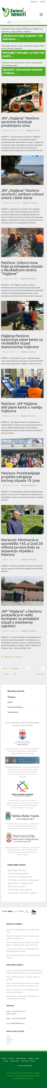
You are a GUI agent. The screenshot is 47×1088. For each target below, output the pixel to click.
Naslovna (3, 1058)
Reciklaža (34, 203)
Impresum (33, 2)
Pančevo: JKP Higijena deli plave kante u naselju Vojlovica (21, 407)
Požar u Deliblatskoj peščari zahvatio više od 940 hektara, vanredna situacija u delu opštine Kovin (22, 944)
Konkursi (32, 1061)
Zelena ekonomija (21, 1058)
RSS (7, 1044)
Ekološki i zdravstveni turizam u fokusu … (22, 71)
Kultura (37, 1058)
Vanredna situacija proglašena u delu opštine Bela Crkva (22, 931)
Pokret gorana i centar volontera (20, 890)
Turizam (6, 1061)
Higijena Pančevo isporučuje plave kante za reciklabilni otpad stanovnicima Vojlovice (22, 341)
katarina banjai (33, 880)
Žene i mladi (24, 1061)
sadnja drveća (13, 893)
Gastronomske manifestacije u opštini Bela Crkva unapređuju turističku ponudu (22, 950)
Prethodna (15, 668)
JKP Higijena (13, 880)
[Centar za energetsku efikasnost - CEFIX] (4, 911)
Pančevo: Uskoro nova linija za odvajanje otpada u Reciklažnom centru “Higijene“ (22, 268)
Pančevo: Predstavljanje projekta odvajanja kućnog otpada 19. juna (20, 476)
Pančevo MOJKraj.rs (15, 707)
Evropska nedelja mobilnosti (18, 874)
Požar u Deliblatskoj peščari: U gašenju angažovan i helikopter (23, 956)
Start (5, 668)
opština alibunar (14, 883)
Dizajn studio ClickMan (25, 1065)
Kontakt (42, 2)
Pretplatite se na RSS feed (13, 657)
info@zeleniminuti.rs (17, 1023)
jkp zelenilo (23, 880)
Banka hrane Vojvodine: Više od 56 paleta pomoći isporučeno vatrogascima (22, 937)
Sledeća (6, 674)
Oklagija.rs (12, 697)
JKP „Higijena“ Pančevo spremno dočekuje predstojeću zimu (20, 121)
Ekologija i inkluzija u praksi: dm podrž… (23, 54)
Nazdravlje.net (13, 712)
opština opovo (13, 886)
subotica (33, 893)
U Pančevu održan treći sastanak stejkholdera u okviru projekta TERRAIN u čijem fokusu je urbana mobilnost (24, 972)
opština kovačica (27, 883)
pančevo (23, 886)
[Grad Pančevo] (22, 737)
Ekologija (30, 1058)
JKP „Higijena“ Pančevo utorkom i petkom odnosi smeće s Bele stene (22, 194)
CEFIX (10, 702)
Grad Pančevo (13, 877)
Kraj (14, 674)
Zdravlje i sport (14, 1061)
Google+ (9, 1041)
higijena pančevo (26, 877)
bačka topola (12, 870)
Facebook (9, 1039)
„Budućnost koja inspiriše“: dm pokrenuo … (23, 37)
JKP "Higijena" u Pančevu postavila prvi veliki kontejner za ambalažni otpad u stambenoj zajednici (21, 618)
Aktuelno (37, 130)
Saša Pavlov (24, 893)
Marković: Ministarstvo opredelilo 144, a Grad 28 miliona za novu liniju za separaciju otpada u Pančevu (22, 547)
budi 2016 (22, 870)
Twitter (8, 1037)
